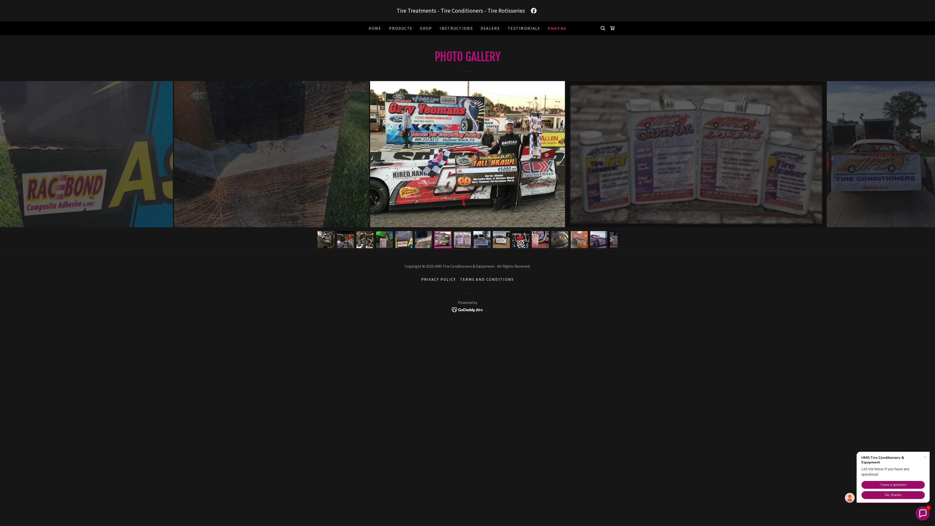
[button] (923, 514)
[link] (534, 11)
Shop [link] (426, 28)
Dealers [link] (490, 28)
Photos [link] (557, 28)
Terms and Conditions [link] (487, 279)
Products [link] (400, 28)
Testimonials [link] (524, 28)
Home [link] (375, 28)
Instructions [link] (456, 28)
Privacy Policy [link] (438, 279)
